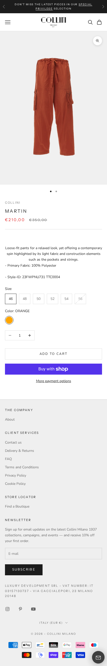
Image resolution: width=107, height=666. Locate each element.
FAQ (8, 459)
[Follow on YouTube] (33, 609)
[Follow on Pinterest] (20, 609)
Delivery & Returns (19, 450)
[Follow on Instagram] (7, 609)
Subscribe (23, 569)
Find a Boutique (17, 506)
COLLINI (12, 202)
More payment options (53, 381)
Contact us (13, 442)
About (10, 419)
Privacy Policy (15, 475)
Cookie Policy (15, 483)
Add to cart (54, 354)
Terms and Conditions (22, 467)
